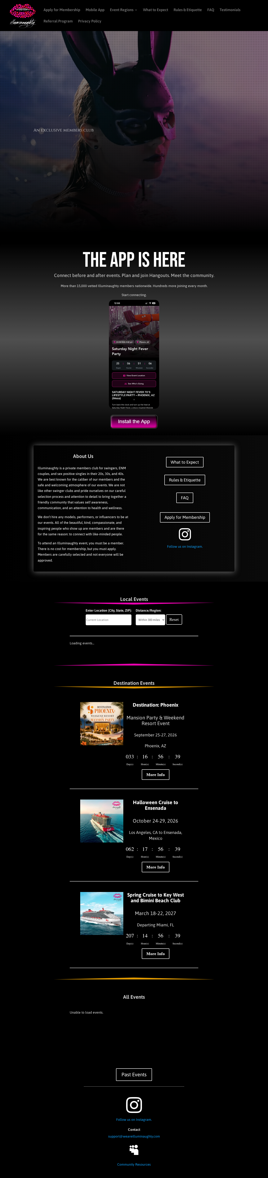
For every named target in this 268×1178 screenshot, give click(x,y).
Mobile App (95, 10)
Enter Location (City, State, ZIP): (108, 610)
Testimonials (230, 10)
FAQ (210, 10)
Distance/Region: (148, 610)
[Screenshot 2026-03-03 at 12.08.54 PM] (134, 407)
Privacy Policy (89, 21)
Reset (174, 619)
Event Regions (121, 10)
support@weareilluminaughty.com (134, 1136)
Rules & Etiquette (188, 10)
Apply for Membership (62, 10)
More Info (155, 774)
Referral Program (58, 21)
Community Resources (134, 1164)
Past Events (134, 1074)
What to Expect (155, 10)
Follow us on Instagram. (185, 546)
